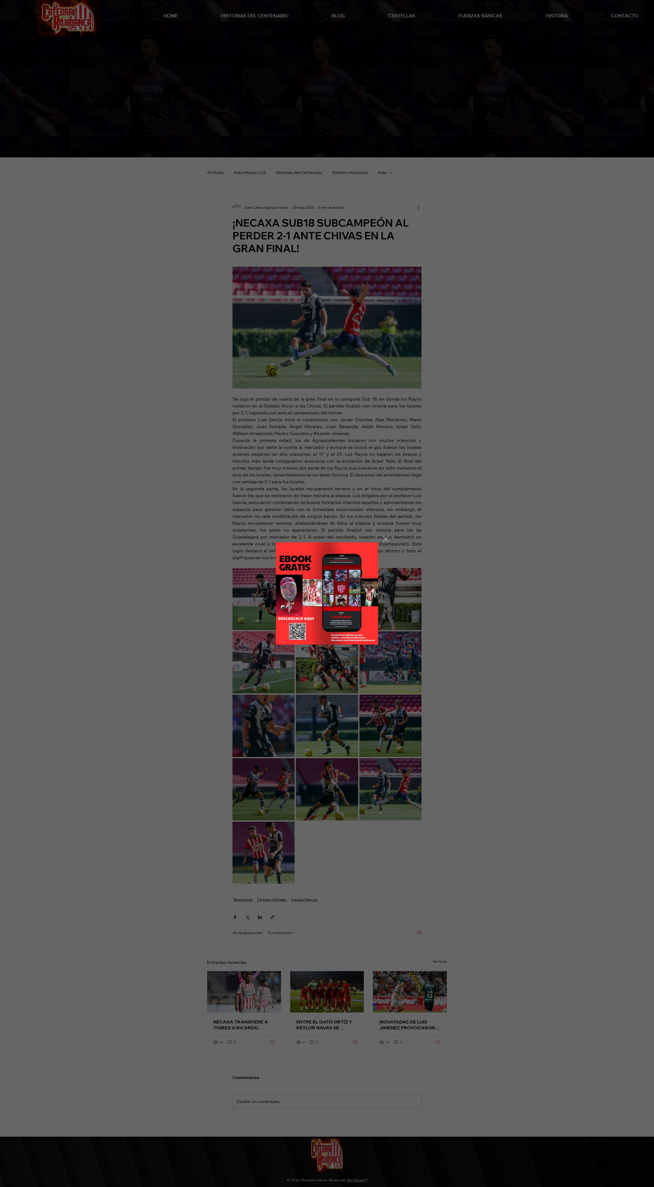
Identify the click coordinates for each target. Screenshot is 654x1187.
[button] (386, 539)
